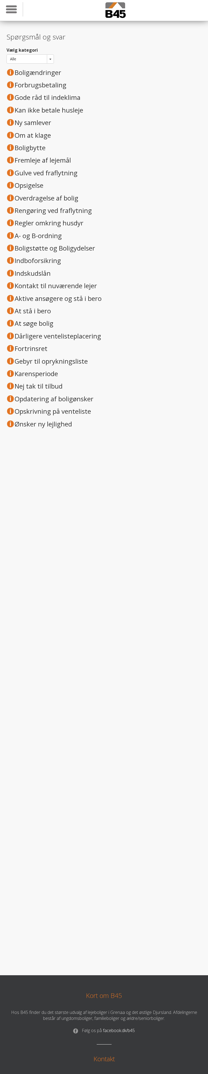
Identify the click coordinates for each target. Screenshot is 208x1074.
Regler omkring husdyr (49, 222)
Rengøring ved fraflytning (53, 210)
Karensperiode (36, 373)
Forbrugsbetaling (40, 84)
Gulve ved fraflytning (46, 172)
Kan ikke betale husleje (49, 110)
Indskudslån (33, 273)
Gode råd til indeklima (47, 97)
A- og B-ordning (38, 235)
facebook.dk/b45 (108, 1030)
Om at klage (33, 135)
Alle (13, 58)
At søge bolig (34, 323)
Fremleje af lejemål (43, 160)
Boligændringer (38, 72)
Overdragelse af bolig (46, 198)
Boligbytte (30, 147)
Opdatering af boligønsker (54, 398)
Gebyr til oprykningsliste (51, 361)
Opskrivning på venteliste (53, 411)
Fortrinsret (31, 348)
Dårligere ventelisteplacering (58, 336)
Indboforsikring (38, 260)
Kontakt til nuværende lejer (56, 285)
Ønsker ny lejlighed (43, 424)
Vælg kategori (22, 50)
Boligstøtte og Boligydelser (55, 248)
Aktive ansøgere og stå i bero (58, 298)
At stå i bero (33, 310)
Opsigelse (29, 185)
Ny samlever (33, 122)
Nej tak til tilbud (39, 386)
